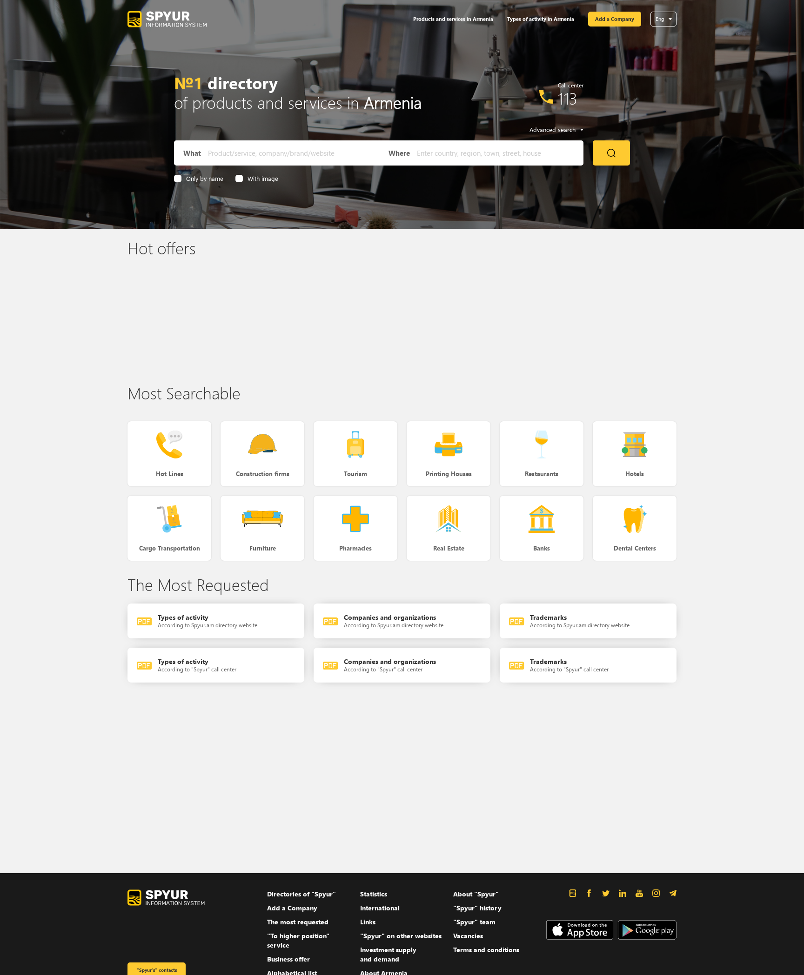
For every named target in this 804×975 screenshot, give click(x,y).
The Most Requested (198, 584)
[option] (192, 318)
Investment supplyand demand (388, 954)
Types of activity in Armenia (540, 19)
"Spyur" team (474, 921)
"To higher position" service (298, 940)
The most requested (297, 921)
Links (367, 921)
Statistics (373, 893)
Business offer (288, 959)
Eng (660, 19)
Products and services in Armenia (453, 19)
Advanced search (552, 129)
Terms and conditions (486, 949)
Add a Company (614, 19)
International (380, 907)
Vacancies (468, 935)
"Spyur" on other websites (401, 935)
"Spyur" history (477, 907)
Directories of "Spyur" (301, 893)
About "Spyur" (476, 893)
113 (567, 98)
